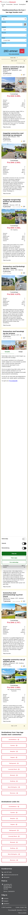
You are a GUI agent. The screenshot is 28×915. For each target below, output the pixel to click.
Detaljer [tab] (21, 351)
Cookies (17, 907)
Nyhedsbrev (20, 910)
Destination (4, 16)
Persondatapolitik (12, 910)
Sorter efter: (13, 57)
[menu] (27, 1)
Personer (4, 32)
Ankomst (4, 22)
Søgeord (4, 43)
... (25, 24)
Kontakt (22, 907)
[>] (24, 61)
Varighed (4, 27)
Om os (25, 910)
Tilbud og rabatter (22, 912)
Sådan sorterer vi (21, 63)
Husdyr (3, 37)
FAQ (25, 907)
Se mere (14, 86)
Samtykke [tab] (7, 351)
